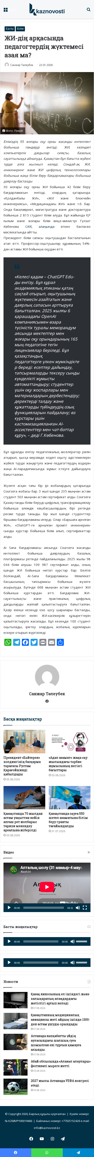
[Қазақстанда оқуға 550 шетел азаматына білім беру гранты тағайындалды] (70, 798)
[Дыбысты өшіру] (78, 908)
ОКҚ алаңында (39, 226)
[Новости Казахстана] (47, 9)
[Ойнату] (9, 908)
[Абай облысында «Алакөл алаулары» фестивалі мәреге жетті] (15, 1067)
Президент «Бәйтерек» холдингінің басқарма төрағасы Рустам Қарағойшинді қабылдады (22, 766)
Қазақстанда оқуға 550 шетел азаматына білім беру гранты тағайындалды (68, 819)
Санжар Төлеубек (21, 65)
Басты (10, 28)
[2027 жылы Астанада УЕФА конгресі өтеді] (15, 1087)
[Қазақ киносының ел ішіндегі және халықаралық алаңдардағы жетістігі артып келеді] (15, 1000)
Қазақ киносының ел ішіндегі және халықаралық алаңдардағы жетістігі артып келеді (60, 998)
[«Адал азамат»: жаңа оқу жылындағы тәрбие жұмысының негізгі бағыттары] (70, 741)
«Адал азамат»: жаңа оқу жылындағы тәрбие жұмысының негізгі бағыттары (68, 764)
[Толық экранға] (85, 908)
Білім (20, 28)
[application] (47, 887)
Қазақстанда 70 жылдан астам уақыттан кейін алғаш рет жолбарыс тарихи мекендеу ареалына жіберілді (23, 821)
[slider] (82, 941)
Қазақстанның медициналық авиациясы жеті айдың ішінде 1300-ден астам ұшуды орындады (60, 1019)
